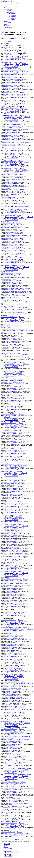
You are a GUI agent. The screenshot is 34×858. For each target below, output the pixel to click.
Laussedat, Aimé (9, 415)
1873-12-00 (25, 56)
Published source (9, 186)
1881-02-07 (25, 526)
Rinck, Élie (8, 224)
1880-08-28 (7, 417)
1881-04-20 (30, 691)
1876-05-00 (25, 191)
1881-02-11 (26, 533)
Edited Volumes (11, 12)
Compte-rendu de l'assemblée (17, 148)
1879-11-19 (26, 308)
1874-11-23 (27, 117)
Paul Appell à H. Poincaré (7, 448)
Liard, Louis (8, 612)
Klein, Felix (8, 756)
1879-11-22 (26, 318)
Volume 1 (13, 13)
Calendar (9, 10)
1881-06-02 (19, 741)
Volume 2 (13, 15)
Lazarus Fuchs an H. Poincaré (8, 371)
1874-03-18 (25, 79)
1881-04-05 (24, 653)
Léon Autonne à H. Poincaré (8, 501)
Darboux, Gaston (9, 267)
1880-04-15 (25, 354)
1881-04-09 (19, 668)
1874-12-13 (27, 129)
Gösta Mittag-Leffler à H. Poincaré (10, 682)
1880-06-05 (19, 373)
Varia (5, 24)
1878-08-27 (27, 251)
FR (5, 28)
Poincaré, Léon (9, 123)
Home (5, 6)
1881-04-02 (20, 636)
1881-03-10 (26, 603)
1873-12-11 (25, 64)
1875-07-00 (25, 176)
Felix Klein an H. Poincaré (8, 754)
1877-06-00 (26, 209)
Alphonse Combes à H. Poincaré (9, 295)
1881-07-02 (25, 800)
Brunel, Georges (9, 723)
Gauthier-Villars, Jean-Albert (17, 291)
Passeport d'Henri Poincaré (8, 215)
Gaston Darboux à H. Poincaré (9, 265)
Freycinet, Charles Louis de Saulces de (20, 309)
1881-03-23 (25, 621)
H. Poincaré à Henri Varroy (8, 353)
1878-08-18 (20, 245)
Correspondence (8, 9)
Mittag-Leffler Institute (11, 686)
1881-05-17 (26, 698)
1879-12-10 (26, 329)
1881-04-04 (26, 645)
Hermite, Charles (9, 318)
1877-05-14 (20, 198)
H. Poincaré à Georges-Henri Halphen (11, 548)
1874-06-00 (25, 94)
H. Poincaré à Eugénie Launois (9, 55)
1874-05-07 (25, 86)
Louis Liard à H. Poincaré (7, 610)
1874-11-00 (25, 109)
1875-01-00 (25, 136)
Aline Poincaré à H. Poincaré (8, 153)
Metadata (19, 47)
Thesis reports (7, 22)
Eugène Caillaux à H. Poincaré (9, 182)
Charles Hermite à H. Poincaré (9, 317)
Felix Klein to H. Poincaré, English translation (13, 768)
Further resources (8, 27)
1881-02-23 (30, 557)
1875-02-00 (26, 155)
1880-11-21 (26, 432)
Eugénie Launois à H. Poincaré (9, 115)
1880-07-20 (26, 397)
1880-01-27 (25, 345)
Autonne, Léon (9, 503)
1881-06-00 (27, 723)
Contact (6, 847)
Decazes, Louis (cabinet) (11, 217)
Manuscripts (7, 21)
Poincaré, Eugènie (15, 124)
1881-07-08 (26, 824)
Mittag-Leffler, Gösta (10, 683)
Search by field (12, 38)
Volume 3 (13, 16)
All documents (23, 38)
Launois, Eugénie (14, 58)
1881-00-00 (24, 450)
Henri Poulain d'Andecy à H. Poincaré (11, 564)
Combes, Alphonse (10, 297)
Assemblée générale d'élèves (12, 145)
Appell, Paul (8, 450)
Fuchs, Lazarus (9, 373)
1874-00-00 (25, 71)
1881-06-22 (22, 783)
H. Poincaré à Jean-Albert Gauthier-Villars (12, 288)
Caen (17, 354)
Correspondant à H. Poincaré (8, 336)
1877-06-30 (30, 217)
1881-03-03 (20, 588)
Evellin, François (9, 588)
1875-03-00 (25, 170)
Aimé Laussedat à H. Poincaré (9, 414)
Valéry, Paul (13, 50)
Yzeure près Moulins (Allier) (24, 415)
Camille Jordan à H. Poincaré (8, 344)
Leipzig (18, 723)
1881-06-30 (26, 791)
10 (19, 839)
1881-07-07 (27, 817)
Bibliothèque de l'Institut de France (14, 553)
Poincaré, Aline (9, 155)
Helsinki (21, 683)
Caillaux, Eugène (9, 183)
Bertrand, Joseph (9, 198)
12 (22, 839)
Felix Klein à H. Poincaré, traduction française (13, 760)
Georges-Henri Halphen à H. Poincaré (11, 556)
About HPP (7, 844)
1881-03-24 (30, 629)
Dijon (15, 450)
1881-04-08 (24, 660)
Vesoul (18, 289)
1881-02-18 (26, 541)
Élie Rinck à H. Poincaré (7, 223)
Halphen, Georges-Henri (16, 551)
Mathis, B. (7, 274)
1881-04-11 (30, 683)
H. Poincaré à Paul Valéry (7, 47)
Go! (18, 3)
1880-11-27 (26, 441)
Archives (6, 25)
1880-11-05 (25, 424)
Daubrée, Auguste (9, 209)
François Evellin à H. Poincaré (9, 586)
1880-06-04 (26, 364)
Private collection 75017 (11, 59)
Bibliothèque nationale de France (13, 52)
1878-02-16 (23, 224)
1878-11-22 (17, 282)
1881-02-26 (25, 573)
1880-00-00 (16, 338)
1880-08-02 (20, 406)
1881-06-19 (25, 776)
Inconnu (7, 338)
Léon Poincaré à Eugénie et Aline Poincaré (12, 121)
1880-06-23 (26, 388)
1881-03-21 (24, 612)
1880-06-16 (19, 380)
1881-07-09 (25, 833)
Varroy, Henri (13, 356)
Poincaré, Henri (9, 48)
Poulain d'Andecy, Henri (11, 565)
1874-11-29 (26, 123)
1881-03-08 (26, 595)
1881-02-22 (25, 550)
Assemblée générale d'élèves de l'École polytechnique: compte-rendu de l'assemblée (15, 143)
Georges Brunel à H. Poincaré (8, 721)
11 (20, 839)
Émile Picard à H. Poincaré (8, 515)
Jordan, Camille (9, 345)
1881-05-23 (26, 714)
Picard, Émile (8, 517)
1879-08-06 (26, 289)
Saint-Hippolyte (22, 297)
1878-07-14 (20, 239)
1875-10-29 (26, 183)
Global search (4, 38)
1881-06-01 (26, 730)
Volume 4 (13, 18)
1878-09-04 (20, 259)
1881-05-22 (22, 706)
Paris (17, 48)
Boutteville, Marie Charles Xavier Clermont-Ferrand (18, 739)
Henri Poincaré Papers (6, 1)
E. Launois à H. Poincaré (7, 127)
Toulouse (17, 698)
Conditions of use (8, 848)
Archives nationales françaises (13, 312)
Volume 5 (13, 19)
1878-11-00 (26, 267)
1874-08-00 (25, 102)
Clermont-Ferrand (8, 741)
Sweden (18, 251)
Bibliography (7, 7)
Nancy (19, 117)
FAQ (5, 845)
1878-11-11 (17, 274)
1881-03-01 (25, 580)
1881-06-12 (24, 748)
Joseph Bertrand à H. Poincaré (9, 197)
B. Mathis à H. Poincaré (7, 273)
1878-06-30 (20, 232)
